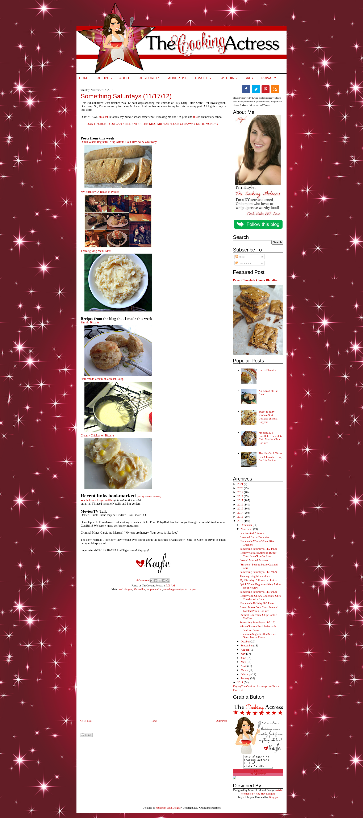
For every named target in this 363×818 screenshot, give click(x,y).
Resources (149, 78)
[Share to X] (160, 580)
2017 (240, 500)
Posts (241, 256)
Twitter (256, 89)
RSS (275, 89)
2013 (240, 516)
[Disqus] (149, 657)
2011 (240, 682)
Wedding (229, 78)
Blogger (273, 796)
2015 (240, 508)
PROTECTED (258, 774)
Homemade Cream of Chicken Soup (102, 378)
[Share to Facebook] (164, 580)
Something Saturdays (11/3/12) (257, 622)
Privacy (268, 78)
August (245, 649)
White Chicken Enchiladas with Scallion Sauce (258, 628)
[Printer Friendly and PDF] (86, 736)
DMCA (258, 770)
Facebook (246, 89)
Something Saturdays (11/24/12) (258, 548)
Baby (249, 78)
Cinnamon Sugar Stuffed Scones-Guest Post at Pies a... (258, 635)
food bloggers (125, 589)
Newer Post (85, 720)
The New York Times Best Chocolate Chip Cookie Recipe (270, 457)
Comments (244, 263)
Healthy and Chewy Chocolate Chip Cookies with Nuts (260, 597)
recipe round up (154, 589)
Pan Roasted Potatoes (252, 533)
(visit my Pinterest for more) (149, 496)
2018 (240, 496)
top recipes (190, 589)
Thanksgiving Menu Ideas (96, 251)
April (244, 666)
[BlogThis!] (156, 580)
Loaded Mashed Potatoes (254, 560)
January (245, 678)
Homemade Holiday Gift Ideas (257, 603)
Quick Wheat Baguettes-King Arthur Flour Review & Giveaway (119, 141)
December (247, 524)
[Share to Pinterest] (168, 580)
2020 (240, 488)
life (135, 589)
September (247, 645)
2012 (240, 520)
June (244, 657)
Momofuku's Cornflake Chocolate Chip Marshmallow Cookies (270, 437)
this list (103, 117)
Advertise (178, 78)
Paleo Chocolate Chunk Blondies (255, 280)
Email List (204, 78)
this (195, 117)
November (247, 529)
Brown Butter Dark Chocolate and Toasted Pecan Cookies (259, 609)
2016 (240, 504)
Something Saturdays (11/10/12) (258, 591)
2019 (240, 492)
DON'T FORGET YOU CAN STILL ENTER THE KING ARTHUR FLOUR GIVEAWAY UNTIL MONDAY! (153, 123)
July (243, 653)
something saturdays (173, 589)
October (245, 641)
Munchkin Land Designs (168, 807)
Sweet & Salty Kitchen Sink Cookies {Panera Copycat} (268, 416)
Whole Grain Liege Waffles (97, 500)
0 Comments (143, 580)
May (244, 661)
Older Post (221, 720)
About (125, 78)
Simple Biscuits (90, 322)
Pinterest (266, 89)
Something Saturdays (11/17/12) (258, 571)
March (245, 670)
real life (141, 589)
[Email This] (152, 580)
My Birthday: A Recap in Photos (100, 191)
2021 (240, 484)
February (246, 674)
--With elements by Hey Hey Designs (262, 792)
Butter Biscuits (267, 370)
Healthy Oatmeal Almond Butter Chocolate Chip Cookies (258, 554)
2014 (240, 512)
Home (84, 78)
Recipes (104, 78)
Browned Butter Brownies (254, 537)
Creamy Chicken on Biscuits (97, 435)
